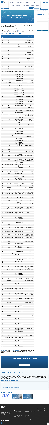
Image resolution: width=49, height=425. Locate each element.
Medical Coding (27, 416)
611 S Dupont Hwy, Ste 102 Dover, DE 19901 (41, 411)
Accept (31, 7)
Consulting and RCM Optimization (29, 410)
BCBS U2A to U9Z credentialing (15, 350)
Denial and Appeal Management (29, 412)
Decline (36, 7)
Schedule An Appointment (24, 364)
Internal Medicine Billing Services (19, 412)
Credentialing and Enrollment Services (30, 411)
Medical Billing (27, 415)
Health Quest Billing (3, 350)
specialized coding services (19, 30)
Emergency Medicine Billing (18, 410)
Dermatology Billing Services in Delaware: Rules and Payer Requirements (16, 401)
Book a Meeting (45, 2)
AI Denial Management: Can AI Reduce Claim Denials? (27, 400)
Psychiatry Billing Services (18, 415)
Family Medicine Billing (18, 411)
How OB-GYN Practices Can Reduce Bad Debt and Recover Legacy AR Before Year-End (5, 395)
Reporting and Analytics (28, 419)
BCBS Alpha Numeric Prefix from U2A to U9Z (41, 10)
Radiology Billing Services (18, 416)
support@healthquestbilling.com (42, 408)
